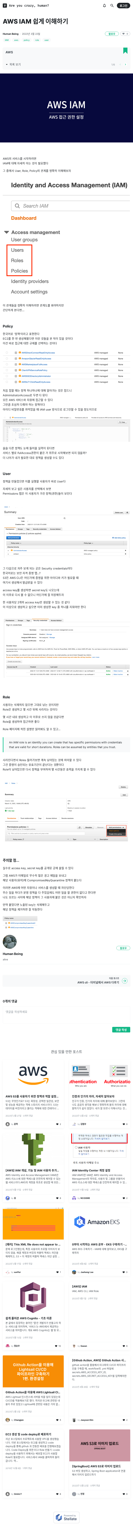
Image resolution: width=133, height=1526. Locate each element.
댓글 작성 (121, 1030)
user (47, 40)
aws (16, 40)
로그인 (123, 5)
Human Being (11, 33)
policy (27, 40)
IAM (7, 40)
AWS (9, 52)
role (37, 40)
